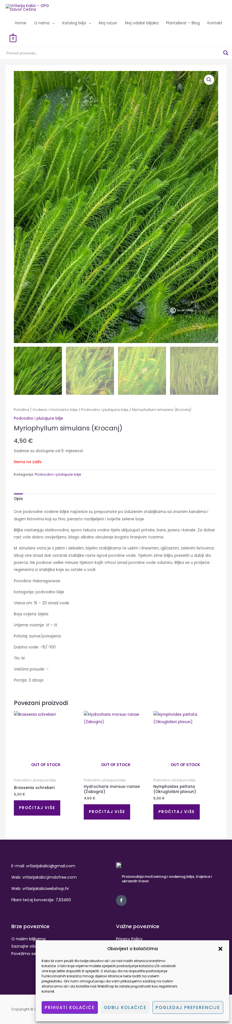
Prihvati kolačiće (70, 1007)
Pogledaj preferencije (188, 1007)
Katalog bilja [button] (74, 23)
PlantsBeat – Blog (183, 23)
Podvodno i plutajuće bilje (104, 409)
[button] (220, 949)
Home (20, 23)
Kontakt (214, 23)
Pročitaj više (37, 807)
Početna (21, 409)
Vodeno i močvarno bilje (55, 409)
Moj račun (108, 23)
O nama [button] (42, 23)
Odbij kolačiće (125, 1007)
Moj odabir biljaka (141, 23)
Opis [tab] (18, 498)
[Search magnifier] (226, 53)
